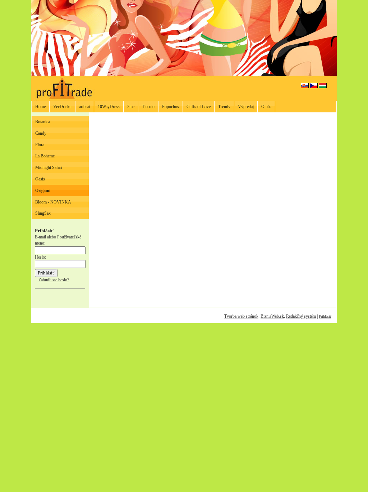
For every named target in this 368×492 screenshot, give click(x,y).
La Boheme (45, 155)
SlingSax (43, 213)
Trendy (224, 106)
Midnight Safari (48, 167)
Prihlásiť (325, 316)
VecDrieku (62, 106)
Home (40, 106)
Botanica (42, 121)
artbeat (84, 106)
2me (130, 106)
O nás (266, 106)
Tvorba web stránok (241, 316)
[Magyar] (323, 86)
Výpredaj (246, 106)
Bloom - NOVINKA (53, 202)
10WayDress (109, 106)
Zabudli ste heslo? (53, 279)
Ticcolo (148, 106)
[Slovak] (305, 86)
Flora (39, 144)
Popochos (170, 106)
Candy (40, 133)
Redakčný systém (301, 316)
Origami (42, 190)
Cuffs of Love (199, 106)
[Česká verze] (314, 86)
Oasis (40, 179)
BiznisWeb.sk (272, 316)
